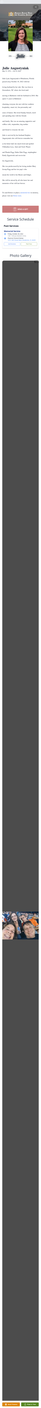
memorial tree (25, 192)
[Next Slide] (37, 925)
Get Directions (12, 244)
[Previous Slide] (4, 925)
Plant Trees (29, 244)
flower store (17, 195)
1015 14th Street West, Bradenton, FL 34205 (22, 240)
